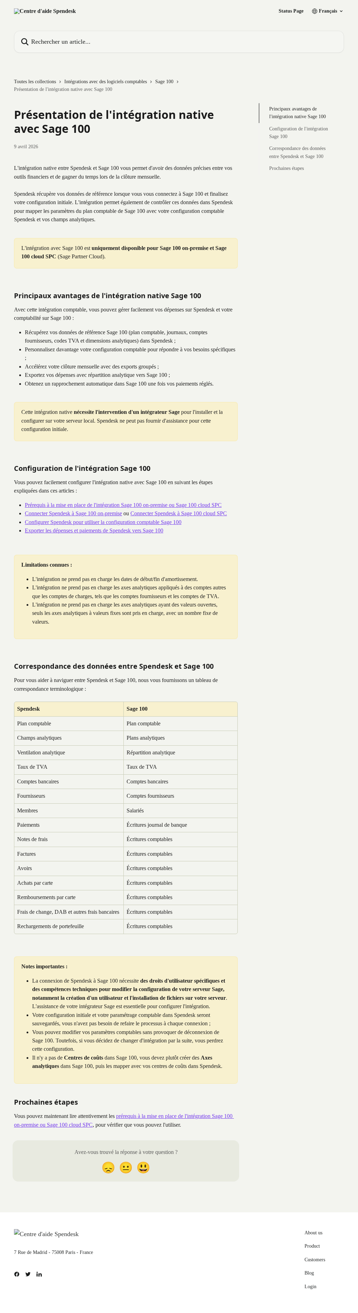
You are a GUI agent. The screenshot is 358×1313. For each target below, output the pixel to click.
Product (312, 1246)
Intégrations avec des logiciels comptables (105, 81)
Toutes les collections (35, 81)
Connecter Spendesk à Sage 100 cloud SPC (178, 513)
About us (313, 1232)
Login (310, 1286)
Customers (315, 1259)
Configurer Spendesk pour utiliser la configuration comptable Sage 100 (103, 522)
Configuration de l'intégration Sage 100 (298, 132)
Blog (309, 1273)
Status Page (291, 11)
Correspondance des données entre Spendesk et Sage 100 (297, 152)
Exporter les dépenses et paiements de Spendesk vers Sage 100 (94, 530)
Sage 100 (164, 81)
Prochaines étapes (286, 168)
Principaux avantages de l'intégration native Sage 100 (297, 112)
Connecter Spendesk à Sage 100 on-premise (73, 513)
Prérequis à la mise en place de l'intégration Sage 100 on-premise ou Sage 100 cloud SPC (123, 505)
